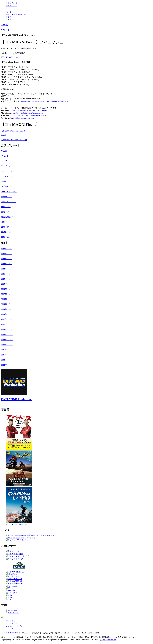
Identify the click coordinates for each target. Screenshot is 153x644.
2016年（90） (6, 299)
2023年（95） (6, 264)
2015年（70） (6, 304)
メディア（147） (8, 176)
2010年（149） (7, 330)
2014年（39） (6, 309)
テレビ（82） (6, 166)
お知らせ (9, 17)
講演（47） (6, 227)
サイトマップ (11, 6)
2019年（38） (6, 284)
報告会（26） (6, 197)
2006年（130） (7, 350)
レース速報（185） (9, 192)
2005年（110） (7, 355)
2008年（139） (7, 340)
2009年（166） (7, 335)
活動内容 (9, 19)
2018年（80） (6, 289)
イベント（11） (7, 156)
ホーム (8, 12)
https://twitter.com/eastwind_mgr (21, 118)
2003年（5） (6, 365)
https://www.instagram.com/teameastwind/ (27, 113)
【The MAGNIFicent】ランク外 (14, 140)
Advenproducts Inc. (108, 640)
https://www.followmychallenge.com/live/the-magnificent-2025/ (45, 101)
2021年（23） (6, 274)
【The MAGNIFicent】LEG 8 (13, 131)
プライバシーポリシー (15, 626)
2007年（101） (7, 345)
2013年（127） (7, 314)
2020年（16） (6, 279)
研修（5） (5, 222)
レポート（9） (7, 186)
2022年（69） (6, 269)
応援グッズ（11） (8, 202)
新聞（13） (6, 207)
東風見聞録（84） (8, 217)
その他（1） (6, 151)
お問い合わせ (11, 3)
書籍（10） (6, 212)
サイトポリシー (12, 623)
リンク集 (9, 628)
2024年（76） (6, 259)
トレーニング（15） (9, 171)
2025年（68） (6, 254)
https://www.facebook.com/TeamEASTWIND (29, 110)
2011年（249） (7, 324)
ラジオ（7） (6, 181)
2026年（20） (6, 249)
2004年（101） (7, 360)
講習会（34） (6, 232)
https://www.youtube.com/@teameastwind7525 (29, 115)
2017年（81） (6, 294)
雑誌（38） (6, 237)
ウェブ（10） (6, 161)
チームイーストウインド (16, 14)
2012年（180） (7, 319)
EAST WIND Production (16, 399)
